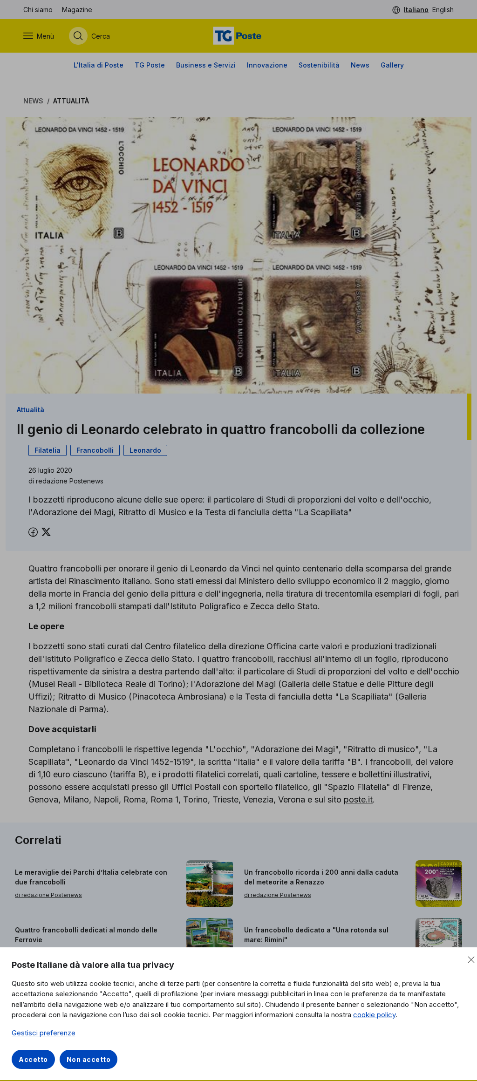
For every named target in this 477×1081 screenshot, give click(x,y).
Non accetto (89, 1059)
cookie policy (374, 1014)
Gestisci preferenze (43, 1032)
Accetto (33, 1059)
